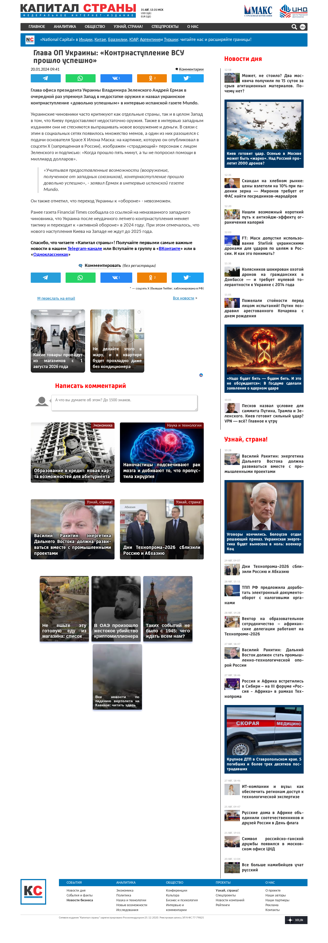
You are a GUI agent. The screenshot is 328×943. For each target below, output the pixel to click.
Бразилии (117, 40)
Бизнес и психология (182, 900)
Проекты (223, 883)
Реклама (272, 905)
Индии (86, 40)
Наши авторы (275, 895)
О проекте (273, 891)
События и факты (80, 895)
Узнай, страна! (128, 27)
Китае (100, 40)
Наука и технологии (184, 426)
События (74, 883)
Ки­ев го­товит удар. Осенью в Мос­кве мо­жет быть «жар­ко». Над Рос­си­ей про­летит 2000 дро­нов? (264, 158)
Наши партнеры (277, 900)
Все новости (183, 298)
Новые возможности (131, 905)
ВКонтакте (169, 248)
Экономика (102, 426)
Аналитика (65, 27)
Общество (95, 27)
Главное (37, 27)
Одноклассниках (50, 254)
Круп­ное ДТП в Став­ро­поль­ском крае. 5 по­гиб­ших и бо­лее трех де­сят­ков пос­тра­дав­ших (264, 764)
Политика (123, 895)
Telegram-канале (85, 248)
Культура (172, 895)
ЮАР (133, 40)
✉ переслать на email (56, 299)
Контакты (272, 910)
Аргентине (150, 40)
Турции (171, 40)
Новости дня (243, 59)
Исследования (127, 910)
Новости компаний (230, 900)
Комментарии (191, 70)
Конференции (176, 891)
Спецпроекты (165, 27)
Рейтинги (223, 905)
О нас (192, 27)
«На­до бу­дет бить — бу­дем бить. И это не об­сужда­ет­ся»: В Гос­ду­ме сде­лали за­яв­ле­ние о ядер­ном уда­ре (264, 383)
